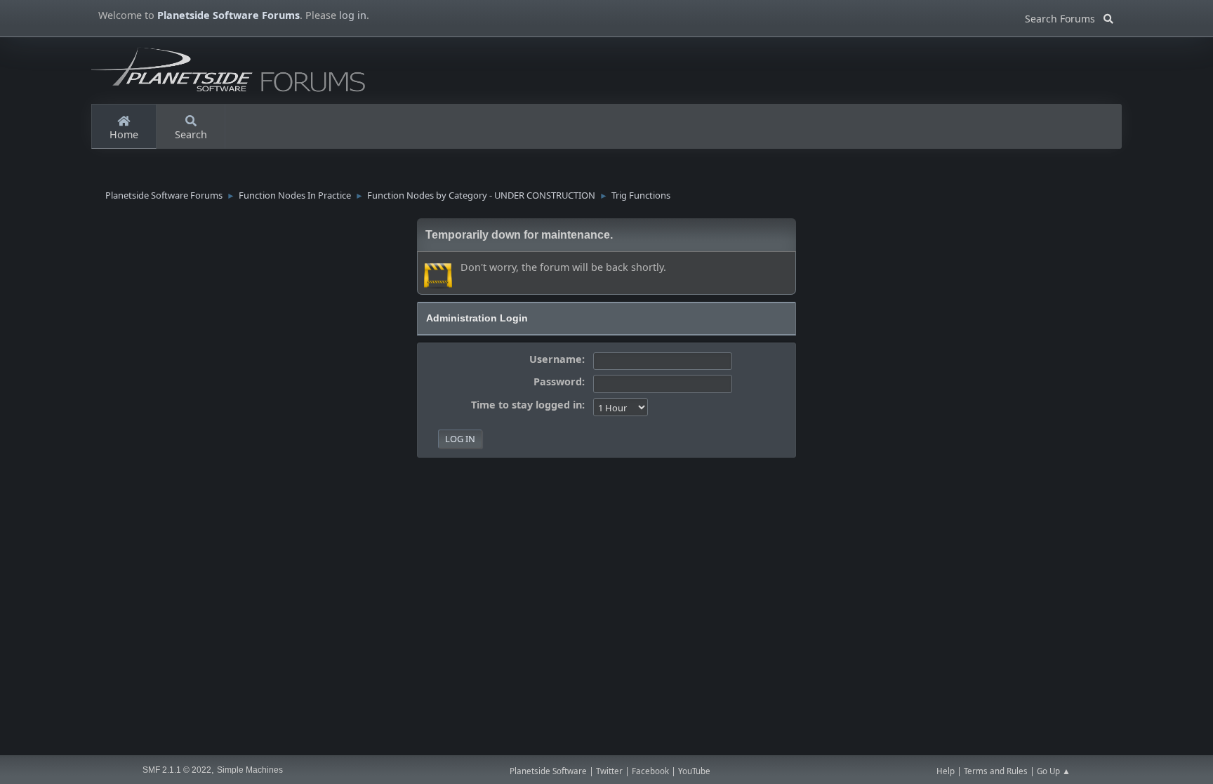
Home (124, 134)
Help (945, 771)
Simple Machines (250, 770)
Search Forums (1064, 16)
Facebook (650, 771)
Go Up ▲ (1054, 771)
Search (191, 134)
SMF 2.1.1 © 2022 (176, 770)
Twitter (609, 771)
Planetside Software (548, 771)
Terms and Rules (996, 771)
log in (352, 15)
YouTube (694, 771)
